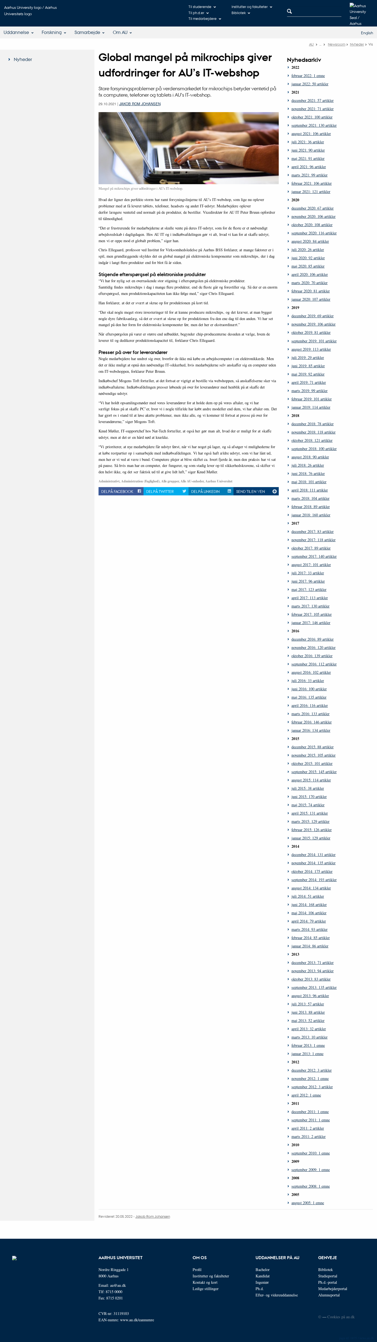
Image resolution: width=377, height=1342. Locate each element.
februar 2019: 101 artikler (311, 398)
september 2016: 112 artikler (314, 664)
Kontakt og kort (205, 1282)
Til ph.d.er (196, 12)
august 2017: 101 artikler (311, 564)
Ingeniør (262, 1282)
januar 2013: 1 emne (307, 1053)
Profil (197, 1269)
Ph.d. (260, 1288)
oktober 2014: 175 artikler (312, 871)
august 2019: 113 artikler (311, 349)
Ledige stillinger (206, 1288)
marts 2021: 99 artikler (309, 175)
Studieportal (327, 1275)
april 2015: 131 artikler (309, 813)
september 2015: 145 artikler (314, 771)
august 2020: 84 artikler (310, 241)
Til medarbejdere (203, 18)
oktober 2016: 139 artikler (312, 655)
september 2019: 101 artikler (314, 341)
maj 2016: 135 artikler (308, 697)
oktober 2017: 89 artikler (311, 548)
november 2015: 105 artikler (313, 755)
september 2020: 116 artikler (314, 233)
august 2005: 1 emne (307, 1202)
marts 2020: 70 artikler (309, 282)
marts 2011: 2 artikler (308, 1136)
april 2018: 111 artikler (309, 490)
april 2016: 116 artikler (309, 705)
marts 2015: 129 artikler (310, 821)
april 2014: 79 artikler (308, 921)
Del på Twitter (160, 491)
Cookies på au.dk (341, 1316)
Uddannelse (16, 32)
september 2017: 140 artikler (314, 556)
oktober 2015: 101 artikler (312, 763)
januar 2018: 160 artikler (310, 514)
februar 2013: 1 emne (308, 1045)
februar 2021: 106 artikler (311, 183)
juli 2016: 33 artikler (307, 680)
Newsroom (336, 44)
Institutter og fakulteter (250, 6)
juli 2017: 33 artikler (307, 572)
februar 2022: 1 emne (308, 75)
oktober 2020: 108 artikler (312, 224)
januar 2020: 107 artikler (310, 299)
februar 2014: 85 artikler (310, 937)
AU (311, 44)
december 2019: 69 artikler (312, 315)
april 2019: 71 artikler (308, 382)
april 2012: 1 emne (306, 1095)
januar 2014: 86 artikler (309, 946)
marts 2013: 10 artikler (309, 1037)
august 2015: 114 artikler (311, 780)
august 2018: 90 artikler (310, 456)
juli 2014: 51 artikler (307, 896)
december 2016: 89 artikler (312, 639)
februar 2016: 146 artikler (311, 722)
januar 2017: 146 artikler (310, 622)
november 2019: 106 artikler (313, 324)
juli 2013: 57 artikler (307, 1003)
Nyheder (357, 44)
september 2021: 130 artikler (314, 125)
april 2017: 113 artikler (309, 597)
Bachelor (263, 1269)
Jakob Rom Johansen (140, 103)
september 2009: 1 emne (310, 1169)
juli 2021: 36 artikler (307, 141)
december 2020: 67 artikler (312, 208)
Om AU (120, 32)
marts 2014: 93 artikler (309, 929)
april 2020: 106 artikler (309, 274)
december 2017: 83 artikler (312, 531)
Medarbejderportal (332, 1288)
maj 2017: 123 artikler (308, 589)
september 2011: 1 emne (310, 1119)
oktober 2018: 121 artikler (312, 440)
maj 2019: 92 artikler (308, 374)
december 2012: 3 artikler (311, 1070)
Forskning (52, 32)
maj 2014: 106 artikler (308, 912)
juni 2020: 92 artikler (308, 257)
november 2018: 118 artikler (313, 432)
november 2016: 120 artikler (313, 647)
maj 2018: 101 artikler (308, 481)
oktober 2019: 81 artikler (311, 332)
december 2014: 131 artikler (313, 854)
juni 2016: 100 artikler (309, 688)
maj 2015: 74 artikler (308, 804)
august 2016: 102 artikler (311, 672)
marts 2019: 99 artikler (309, 390)
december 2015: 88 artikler (312, 746)
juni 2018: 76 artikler (308, 473)
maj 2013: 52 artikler (308, 1020)
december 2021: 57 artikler (312, 100)
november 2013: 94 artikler (312, 970)
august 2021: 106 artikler (311, 133)
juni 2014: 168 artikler (309, 904)
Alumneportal (329, 1295)
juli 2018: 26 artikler (307, 465)
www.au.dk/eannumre (137, 1319)
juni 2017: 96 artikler (308, 581)
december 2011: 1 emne (310, 1111)
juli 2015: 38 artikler (307, 788)
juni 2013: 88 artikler (308, 1012)
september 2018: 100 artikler (314, 448)
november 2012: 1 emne (310, 1078)
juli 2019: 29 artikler (307, 357)
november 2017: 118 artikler (313, 539)
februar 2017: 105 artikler (311, 614)
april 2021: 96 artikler (308, 166)
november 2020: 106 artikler (313, 216)
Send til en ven (250, 491)
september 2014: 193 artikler (314, 879)
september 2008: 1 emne (310, 1186)
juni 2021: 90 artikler (308, 150)
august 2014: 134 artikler (311, 888)
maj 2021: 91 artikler (308, 158)
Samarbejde (87, 32)
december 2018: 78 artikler (312, 423)
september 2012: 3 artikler (312, 1086)
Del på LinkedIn (205, 491)
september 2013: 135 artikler (314, 987)
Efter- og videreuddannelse (277, 1295)
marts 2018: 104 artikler (310, 498)
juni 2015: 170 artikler (309, 796)
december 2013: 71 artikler (312, 962)
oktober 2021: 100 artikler (312, 117)
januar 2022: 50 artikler (309, 83)
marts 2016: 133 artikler (310, 713)
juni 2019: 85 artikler (308, 365)
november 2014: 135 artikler (313, 862)
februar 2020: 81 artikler (310, 291)
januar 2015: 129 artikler (310, 838)
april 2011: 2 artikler (307, 1128)
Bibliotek (239, 12)
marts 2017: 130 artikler (310, 606)
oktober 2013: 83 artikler (311, 979)
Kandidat (263, 1275)
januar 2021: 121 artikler (310, 191)
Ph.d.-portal (327, 1282)
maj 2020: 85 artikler (308, 266)
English (367, 32)
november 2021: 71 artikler (312, 108)
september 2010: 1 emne (310, 1153)
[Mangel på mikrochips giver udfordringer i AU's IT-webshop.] (189, 147)
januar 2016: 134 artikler (310, 730)
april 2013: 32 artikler (308, 1028)
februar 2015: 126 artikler (311, 829)
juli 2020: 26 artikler (307, 249)
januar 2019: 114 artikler (310, 407)
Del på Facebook (117, 491)
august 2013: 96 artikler (310, 995)
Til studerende (200, 6)
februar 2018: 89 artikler (310, 506)
